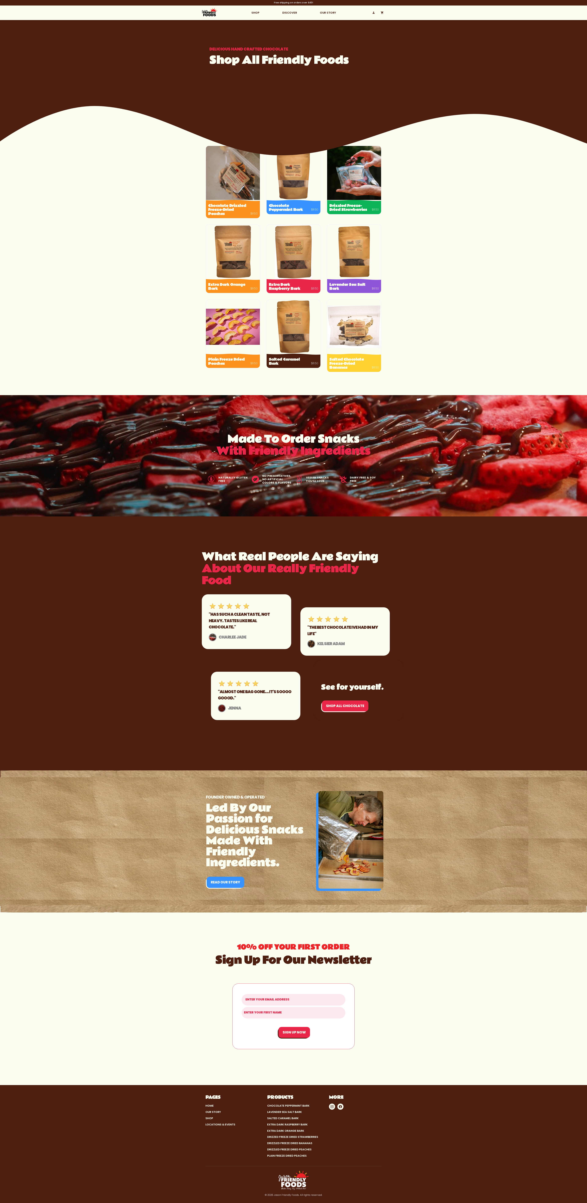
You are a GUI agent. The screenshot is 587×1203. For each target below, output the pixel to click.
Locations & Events (220, 1124)
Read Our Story (225, 882)
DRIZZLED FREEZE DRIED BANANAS (289, 1143)
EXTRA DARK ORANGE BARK (285, 1131)
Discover (289, 13)
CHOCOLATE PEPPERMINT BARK (288, 1106)
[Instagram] (332, 1107)
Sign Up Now (294, 1032)
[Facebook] (340, 1107)
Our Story (328, 13)
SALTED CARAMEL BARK (283, 1118)
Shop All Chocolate (345, 706)
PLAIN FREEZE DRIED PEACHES (287, 1156)
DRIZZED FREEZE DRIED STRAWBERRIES (292, 1137)
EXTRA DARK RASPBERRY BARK (287, 1124)
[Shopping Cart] (382, 13)
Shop (255, 13)
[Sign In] (374, 13)
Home (209, 1106)
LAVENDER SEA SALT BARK (284, 1112)
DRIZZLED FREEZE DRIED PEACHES (289, 1149)
